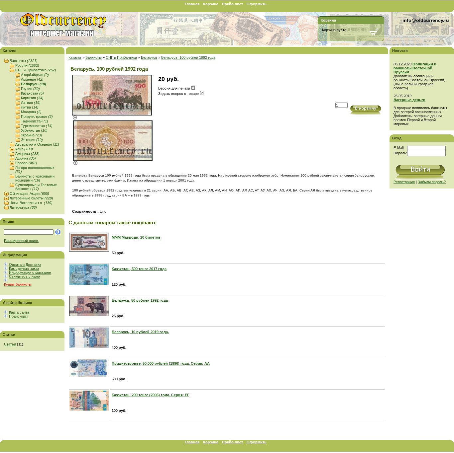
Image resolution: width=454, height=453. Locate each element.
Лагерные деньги (409, 100)
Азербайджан (35, 75)
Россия (27, 65)
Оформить (257, 4)
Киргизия (32, 98)
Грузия (30, 89)
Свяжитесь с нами (24, 276)
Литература (23, 207)
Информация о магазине (30, 272)
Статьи (10, 344)
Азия (24, 149)
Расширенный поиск (21, 241)
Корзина (210, 4)
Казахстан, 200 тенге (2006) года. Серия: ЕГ (150, 395)
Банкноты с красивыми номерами (35, 178)
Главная (192, 4)
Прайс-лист (232, 4)
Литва (30, 107)
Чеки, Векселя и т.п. (31, 203)
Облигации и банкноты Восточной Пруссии (415, 68)
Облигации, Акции (29, 193)
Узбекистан (34, 130)
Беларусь (33, 84)
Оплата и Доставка (25, 264)
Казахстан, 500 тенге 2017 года (139, 269)
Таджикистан (34, 121)
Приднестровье (37, 116)
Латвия (31, 103)
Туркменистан (37, 126)
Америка (27, 154)
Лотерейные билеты (31, 198)
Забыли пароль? (432, 182)
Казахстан (32, 93)
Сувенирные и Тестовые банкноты (36, 187)
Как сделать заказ (24, 268)
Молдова (31, 112)
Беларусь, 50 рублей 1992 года (140, 300)
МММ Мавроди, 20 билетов (136, 237)
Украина (31, 135)
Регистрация (404, 182)
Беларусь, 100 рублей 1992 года (188, 57)
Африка (25, 158)
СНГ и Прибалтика (35, 70)
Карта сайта (19, 312)
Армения (32, 79)
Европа (26, 163)
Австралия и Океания (37, 144)
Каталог (74, 57)
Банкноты (24, 61)
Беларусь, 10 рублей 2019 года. (140, 332)
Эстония (32, 140)
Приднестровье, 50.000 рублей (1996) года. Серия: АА (161, 363)
